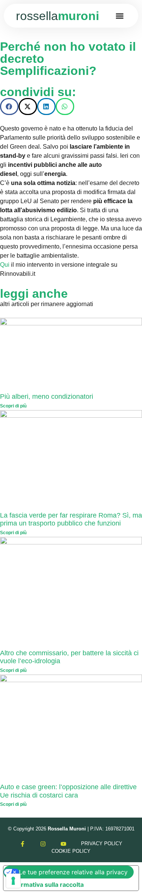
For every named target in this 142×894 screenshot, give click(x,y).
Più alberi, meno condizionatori (46, 396)
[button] (120, 15)
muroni (57, 16)
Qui (4, 264)
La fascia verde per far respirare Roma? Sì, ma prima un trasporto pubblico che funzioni (71, 519)
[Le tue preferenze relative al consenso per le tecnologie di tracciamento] (13, 881)
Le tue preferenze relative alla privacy (73, 872)
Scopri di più (13, 406)
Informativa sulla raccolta (46, 884)
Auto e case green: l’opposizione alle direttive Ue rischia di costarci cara (68, 791)
